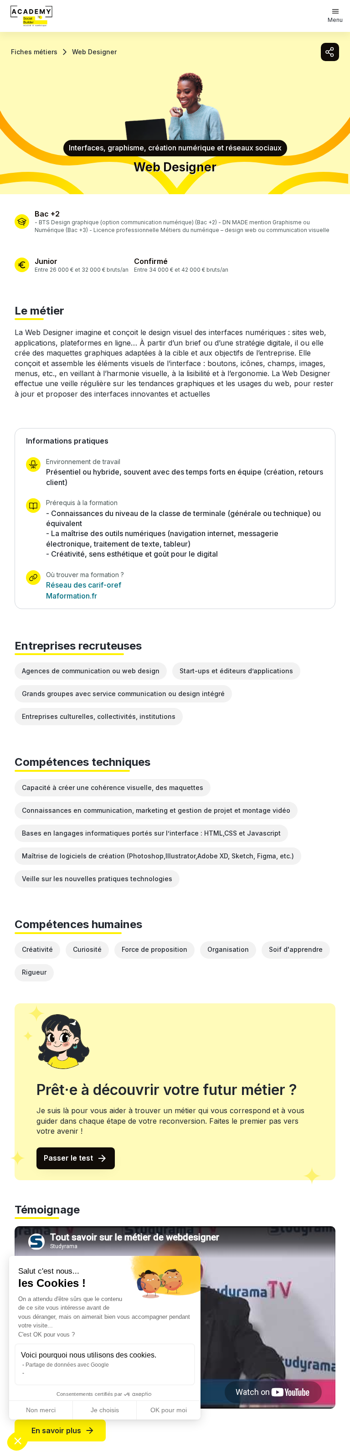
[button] (18, 1440)
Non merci (41, 1410)
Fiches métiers (34, 52)
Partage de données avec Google (67, 1365)
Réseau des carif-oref (83, 584)
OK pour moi (168, 1410)
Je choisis (105, 1410)
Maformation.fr (71, 595)
